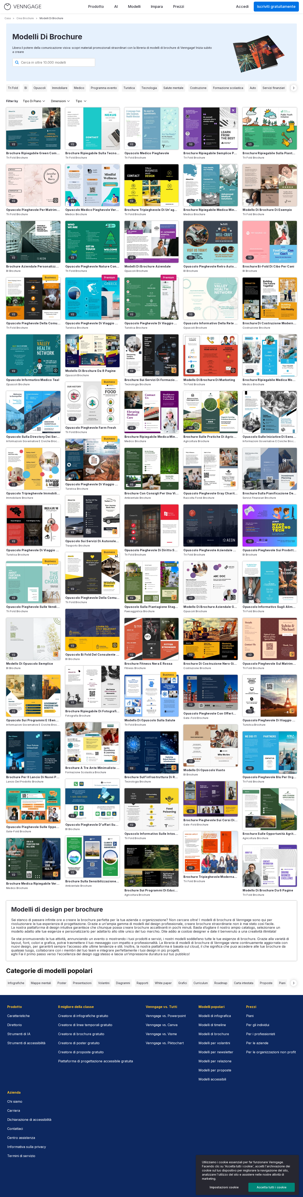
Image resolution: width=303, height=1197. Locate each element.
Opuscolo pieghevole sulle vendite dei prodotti (33, 606)
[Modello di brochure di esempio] (270, 185)
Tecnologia (149, 88)
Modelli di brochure (213, 1034)
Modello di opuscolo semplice (29, 663)
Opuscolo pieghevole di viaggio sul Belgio (33, 550)
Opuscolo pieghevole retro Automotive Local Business (210, 266)
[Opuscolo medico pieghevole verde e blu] (92, 185)
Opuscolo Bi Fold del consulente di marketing (92, 654)
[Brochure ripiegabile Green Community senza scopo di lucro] (33, 128)
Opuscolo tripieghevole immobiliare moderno (33, 493)
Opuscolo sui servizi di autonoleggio (92, 541)
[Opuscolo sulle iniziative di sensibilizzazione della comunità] (270, 412)
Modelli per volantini (214, 1043)
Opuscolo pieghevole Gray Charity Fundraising (210, 493)
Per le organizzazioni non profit (271, 1052)
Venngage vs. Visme (161, 1034)
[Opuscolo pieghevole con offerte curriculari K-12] (210, 692)
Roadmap (220, 983)
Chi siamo (14, 1101)
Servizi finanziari (274, 88)
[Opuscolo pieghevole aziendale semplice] (210, 525)
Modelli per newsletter (215, 1052)
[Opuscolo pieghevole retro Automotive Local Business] (210, 242)
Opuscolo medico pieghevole (146, 153)
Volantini (103, 983)
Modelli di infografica (214, 1016)
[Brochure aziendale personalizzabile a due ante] (33, 242)
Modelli (134, 6)
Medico (79, 88)
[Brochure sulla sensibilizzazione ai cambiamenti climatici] (92, 857)
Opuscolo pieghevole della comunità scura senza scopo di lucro (92, 597)
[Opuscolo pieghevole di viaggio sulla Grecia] (92, 298)
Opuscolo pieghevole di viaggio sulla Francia (151, 323)
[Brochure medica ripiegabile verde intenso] (33, 859)
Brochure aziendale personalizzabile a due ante (33, 266)
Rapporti (142, 983)
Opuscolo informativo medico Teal (32, 380)
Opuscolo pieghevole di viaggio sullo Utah (92, 484)
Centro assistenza (21, 1138)
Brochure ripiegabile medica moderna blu (270, 380)
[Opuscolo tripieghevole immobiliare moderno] (33, 469)
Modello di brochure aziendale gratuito (210, 606)
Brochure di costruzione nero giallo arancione (210, 663)
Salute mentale (173, 88)
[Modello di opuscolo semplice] (33, 639)
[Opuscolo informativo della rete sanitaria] (210, 298)
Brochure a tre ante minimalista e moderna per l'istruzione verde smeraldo (92, 768)
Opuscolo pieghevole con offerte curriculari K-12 (210, 713)
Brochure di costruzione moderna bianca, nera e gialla (270, 323)
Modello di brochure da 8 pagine (90, 371)
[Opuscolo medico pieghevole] (151, 128)
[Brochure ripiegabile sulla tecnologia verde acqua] (92, 128)
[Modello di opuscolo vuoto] (210, 745)
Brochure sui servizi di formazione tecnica (151, 380)
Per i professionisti (260, 1034)
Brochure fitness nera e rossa (148, 663)
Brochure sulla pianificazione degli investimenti (270, 493)
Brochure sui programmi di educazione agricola (151, 890)
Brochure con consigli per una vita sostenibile (151, 493)
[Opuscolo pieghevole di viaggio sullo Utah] (92, 460)
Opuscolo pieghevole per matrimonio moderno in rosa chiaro (33, 209)
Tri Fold (13, 88)
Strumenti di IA (19, 1034)
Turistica (129, 88)
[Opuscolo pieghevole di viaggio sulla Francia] (151, 298)
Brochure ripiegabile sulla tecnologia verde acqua (92, 153)
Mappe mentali (41, 983)
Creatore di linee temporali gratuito (85, 1025)
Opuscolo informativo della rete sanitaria (210, 323)
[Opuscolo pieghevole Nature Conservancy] (92, 242)
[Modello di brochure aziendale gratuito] (210, 582)
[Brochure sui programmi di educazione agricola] (151, 866)
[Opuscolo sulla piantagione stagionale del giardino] (151, 582)
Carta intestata (243, 983)
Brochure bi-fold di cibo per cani (268, 266)
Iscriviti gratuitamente (276, 6)
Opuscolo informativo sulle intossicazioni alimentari (151, 833)
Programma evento (104, 88)
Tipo (79, 101)
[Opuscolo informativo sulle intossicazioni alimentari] (151, 809)
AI (116, 6)
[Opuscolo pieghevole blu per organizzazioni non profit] (270, 752)
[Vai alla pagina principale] (22, 6)
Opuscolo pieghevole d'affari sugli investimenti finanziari (92, 824)
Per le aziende (257, 1043)
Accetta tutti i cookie (272, 1187)
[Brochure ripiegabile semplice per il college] (210, 128)
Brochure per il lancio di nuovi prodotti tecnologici (33, 777)
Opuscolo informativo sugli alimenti (270, 606)
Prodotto (96, 6)
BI (26, 88)
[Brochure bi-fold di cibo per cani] (270, 242)
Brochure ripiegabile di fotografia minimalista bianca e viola (92, 711)
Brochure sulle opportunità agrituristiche (270, 833)
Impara (157, 6)
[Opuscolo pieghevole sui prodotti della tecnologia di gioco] (270, 525)
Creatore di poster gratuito (79, 1043)
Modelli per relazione (214, 1061)
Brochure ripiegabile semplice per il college (210, 153)
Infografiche (16, 983)
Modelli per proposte (214, 1070)
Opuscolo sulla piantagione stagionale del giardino (151, 606)
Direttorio (14, 1025)
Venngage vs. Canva (161, 1025)
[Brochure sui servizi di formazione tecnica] (151, 355)
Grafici (182, 983)
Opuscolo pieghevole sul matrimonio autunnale (270, 663)
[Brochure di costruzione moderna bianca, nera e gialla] (270, 298)
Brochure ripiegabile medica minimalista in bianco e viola (151, 436)
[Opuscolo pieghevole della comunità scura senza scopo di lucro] (92, 573)
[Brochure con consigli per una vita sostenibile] (151, 469)
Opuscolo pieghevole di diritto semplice (151, 550)
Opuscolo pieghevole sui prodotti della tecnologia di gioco (270, 550)
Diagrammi (123, 983)
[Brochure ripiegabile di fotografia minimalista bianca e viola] (92, 687)
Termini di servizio (21, 1156)
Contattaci (15, 1129)
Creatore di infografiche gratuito (83, 1016)
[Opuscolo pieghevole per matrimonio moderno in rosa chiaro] (33, 185)
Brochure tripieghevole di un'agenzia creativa (151, 209)
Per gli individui (257, 1025)
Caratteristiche (18, 1016)
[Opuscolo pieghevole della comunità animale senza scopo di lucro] (33, 298)
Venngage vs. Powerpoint (166, 1016)
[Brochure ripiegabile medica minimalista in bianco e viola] (151, 412)
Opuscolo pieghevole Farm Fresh (90, 427)
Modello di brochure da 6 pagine (268, 890)
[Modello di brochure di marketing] (210, 355)
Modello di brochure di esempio (267, 209)
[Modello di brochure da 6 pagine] (270, 866)
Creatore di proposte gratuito (81, 1052)
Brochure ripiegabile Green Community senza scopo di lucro (33, 153)
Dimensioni (58, 101)
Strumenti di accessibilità (26, 1043)
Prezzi (178, 6)
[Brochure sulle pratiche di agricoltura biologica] (210, 412)
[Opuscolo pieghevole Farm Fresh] (92, 403)
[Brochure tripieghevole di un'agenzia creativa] (151, 185)
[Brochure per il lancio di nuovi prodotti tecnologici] (33, 752)
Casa (8, 18)
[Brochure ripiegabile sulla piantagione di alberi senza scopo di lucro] (270, 128)
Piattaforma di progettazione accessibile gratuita (95, 1061)
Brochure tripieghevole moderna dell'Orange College (210, 876)
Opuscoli (40, 88)
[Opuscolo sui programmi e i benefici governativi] (33, 696)
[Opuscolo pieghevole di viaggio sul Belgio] (33, 525)
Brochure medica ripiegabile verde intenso (33, 883)
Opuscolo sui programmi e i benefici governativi (33, 720)
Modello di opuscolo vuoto (204, 770)
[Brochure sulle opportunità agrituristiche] (270, 809)
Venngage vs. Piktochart (165, 1043)
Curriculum (201, 983)
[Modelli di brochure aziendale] (151, 242)
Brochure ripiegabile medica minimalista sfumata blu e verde (210, 209)
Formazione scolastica (228, 88)
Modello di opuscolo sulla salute (149, 720)
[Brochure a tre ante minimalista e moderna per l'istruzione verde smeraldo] (92, 743)
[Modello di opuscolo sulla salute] (151, 696)
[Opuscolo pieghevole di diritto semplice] (151, 525)
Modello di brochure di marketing (209, 380)
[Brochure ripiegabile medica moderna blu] (270, 355)
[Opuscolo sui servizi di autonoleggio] (92, 516)
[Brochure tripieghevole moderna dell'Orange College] (210, 852)
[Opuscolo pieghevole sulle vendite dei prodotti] (33, 582)
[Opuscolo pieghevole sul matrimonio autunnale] (270, 639)
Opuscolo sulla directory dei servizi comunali (33, 436)
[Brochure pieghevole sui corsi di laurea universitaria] (210, 798)
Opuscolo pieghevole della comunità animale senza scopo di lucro (33, 323)
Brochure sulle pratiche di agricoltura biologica (210, 436)
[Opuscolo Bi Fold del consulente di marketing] (92, 630)
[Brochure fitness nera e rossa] (151, 639)
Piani (282, 983)
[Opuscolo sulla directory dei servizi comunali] (33, 412)
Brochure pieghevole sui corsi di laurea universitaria (210, 820)
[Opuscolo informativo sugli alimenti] (270, 582)
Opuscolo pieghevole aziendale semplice (210, 550)
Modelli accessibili (212, 1079)
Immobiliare (59, 88)
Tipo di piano (32, 101)
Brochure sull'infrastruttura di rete (151, 777)
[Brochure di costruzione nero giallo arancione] (210, 639)
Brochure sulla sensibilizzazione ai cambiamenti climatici (92, 881)
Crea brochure (25, 18)
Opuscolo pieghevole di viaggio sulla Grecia (92, 323)
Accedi (242, 6)
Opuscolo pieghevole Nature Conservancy (92, 266)
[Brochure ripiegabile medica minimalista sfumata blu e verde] (210, 185)
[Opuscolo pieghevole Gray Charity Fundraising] (210, 469)
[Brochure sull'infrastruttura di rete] (151, 752)
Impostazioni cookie (224, 1187)
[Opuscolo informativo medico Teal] (33, 355)
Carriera (13, 1110)
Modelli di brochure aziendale (147, 266)
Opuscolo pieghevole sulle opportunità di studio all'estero (33, 827)
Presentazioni (82, 983)
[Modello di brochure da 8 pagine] (92, 350)
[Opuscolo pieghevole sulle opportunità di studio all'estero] (33, 805)
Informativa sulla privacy (26, 1147)
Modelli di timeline (212, 1025)
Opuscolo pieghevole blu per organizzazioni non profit (270, 777)
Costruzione (198, 88)
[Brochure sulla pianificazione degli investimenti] (270, 469)
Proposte (266, 983)
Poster (62, 983)
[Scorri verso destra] (294, 88)
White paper (163, 983)
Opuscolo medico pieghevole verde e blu (92, 209)
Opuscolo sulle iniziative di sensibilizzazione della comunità (270, 436)
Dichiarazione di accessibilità (29, 1120)
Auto (253, 88)
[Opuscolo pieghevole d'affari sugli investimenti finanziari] (92, 800)
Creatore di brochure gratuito (81, 1034)
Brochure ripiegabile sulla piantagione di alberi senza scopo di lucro (270, 153)
